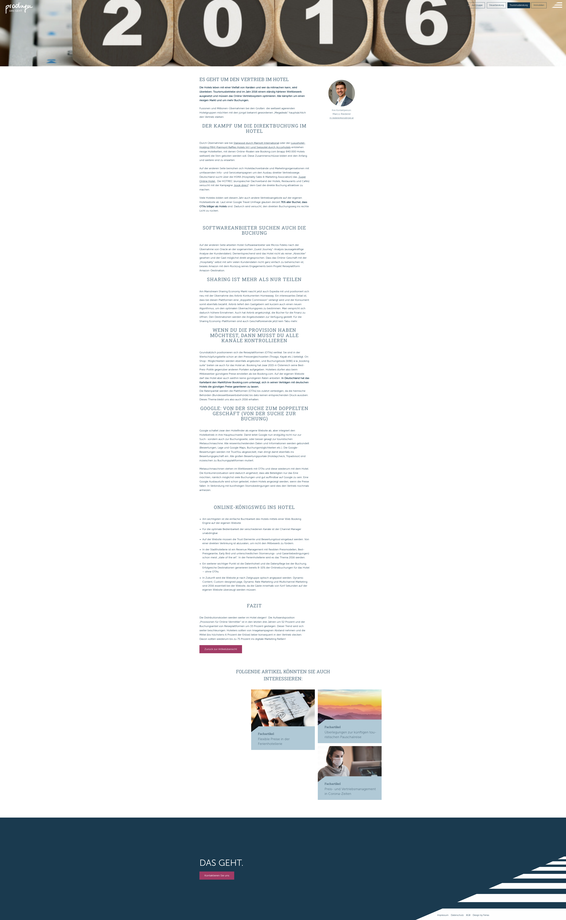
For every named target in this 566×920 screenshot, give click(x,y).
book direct (241, 185)
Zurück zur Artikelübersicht (220, 649)
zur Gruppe (477, 5)
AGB (468, 915)
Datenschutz (457, 915)
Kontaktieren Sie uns (216, 875)
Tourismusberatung (519, 5)
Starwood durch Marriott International (256, 142)
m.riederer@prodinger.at (342, 118)
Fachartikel (266, 734)
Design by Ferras (481, 915)
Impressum (443, 915)
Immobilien (539, 5)
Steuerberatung (496, 5)
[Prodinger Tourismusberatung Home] (19, 7)
